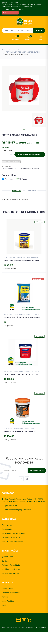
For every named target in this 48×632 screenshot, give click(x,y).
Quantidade (7, 150)
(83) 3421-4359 (11, 506)
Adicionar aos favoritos (12, 162)
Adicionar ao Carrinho (29, 154)
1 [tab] (24, 129)
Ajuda (4, 605)
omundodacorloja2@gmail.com (18, 510)
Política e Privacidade (11, 565)
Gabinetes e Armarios (11, 537)
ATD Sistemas (41, 627)
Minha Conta (10, 9)
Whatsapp (22, 179)
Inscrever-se (38, 471)
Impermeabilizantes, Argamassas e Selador (23, 52)
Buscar (39, 30)
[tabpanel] (39, 120)
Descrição (16, 190)
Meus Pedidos (8, 601)
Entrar (21, 9)
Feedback (31, 190)
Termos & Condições (10, 573)
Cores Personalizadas (10, 13)
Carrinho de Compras (11, 593)
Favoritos (6, 597)
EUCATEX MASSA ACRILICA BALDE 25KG (21, 374)
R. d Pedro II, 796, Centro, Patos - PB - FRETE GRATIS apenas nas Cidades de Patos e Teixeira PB (21, 5)
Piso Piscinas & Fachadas (12, 541)
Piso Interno (7, 525)
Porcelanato (7, 529)
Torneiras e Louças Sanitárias (14, 533)
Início (4, 50)
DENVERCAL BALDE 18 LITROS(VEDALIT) (21, 431)
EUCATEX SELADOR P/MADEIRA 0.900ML (21, 260)
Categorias (14, 50)
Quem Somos (7, 557)
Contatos (5, 561)
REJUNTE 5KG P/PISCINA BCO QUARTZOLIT (22, 317)
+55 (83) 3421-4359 (11, 2)
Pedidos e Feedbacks (11, 569)
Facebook (8, 179)
